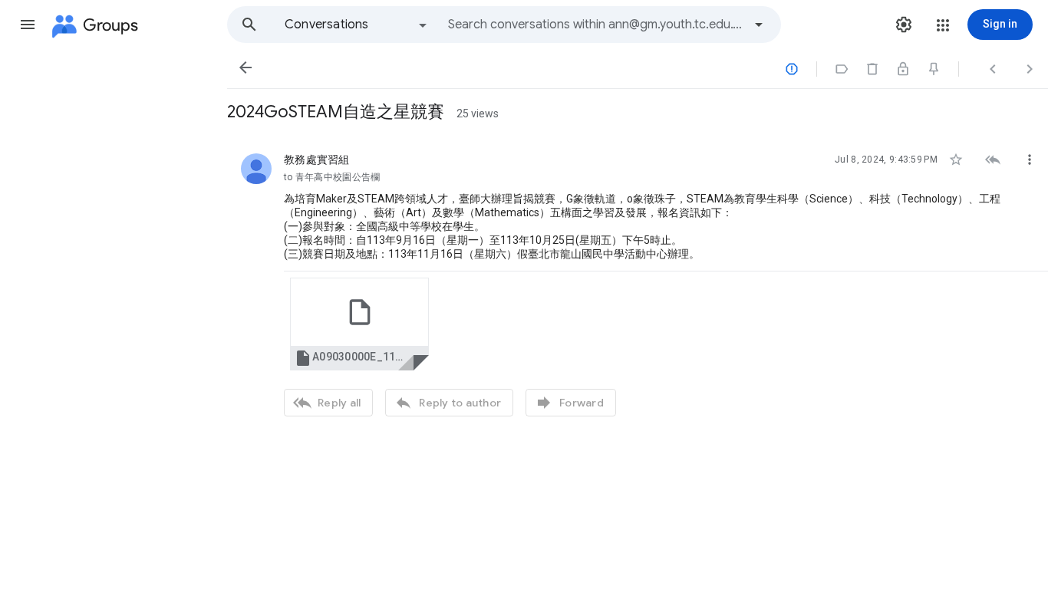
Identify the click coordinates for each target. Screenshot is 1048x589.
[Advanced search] (758, 24)
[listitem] (637, 283)
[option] (356, 24)
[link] (359, 324)
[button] (27, 24)
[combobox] (595, 24)
